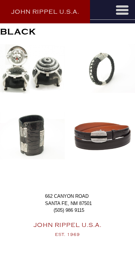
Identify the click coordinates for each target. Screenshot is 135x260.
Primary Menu (122, 10)
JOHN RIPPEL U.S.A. (45, 12)
